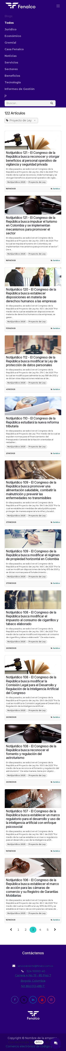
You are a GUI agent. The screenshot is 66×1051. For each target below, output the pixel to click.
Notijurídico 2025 (16, 182)
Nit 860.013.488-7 (33, 986)
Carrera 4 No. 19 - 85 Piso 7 (33, 975)
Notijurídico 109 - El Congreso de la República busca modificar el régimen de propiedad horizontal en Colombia (33, 555)
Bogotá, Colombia (33, 980)
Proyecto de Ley (37, 182)
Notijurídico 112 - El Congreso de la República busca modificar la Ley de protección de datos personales (31, 361)
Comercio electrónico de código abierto (33, 1046)
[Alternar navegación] (58, 5)
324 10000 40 (35, 971)
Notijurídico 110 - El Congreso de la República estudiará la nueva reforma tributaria (32, 422)
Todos (9, 22)
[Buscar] (52, 103)
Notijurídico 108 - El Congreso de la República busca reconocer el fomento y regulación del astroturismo (31, 752)
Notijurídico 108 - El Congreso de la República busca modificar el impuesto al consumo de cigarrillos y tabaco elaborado (32, 618)
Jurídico (56, 189)
